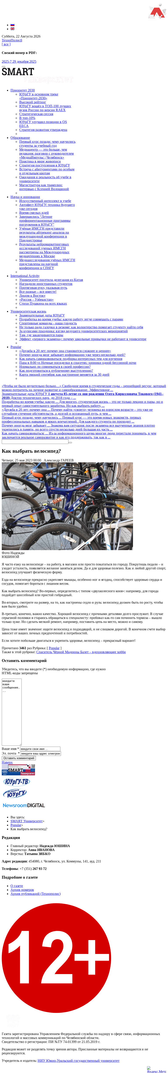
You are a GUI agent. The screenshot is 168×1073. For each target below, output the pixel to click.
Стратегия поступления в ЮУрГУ (44, 165)
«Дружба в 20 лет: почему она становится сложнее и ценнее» (65, 351)
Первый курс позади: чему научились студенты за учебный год (47, 143)
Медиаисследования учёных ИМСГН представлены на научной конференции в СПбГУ (47, 264)
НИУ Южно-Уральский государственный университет (78, 1060)
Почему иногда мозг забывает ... (26, 425)
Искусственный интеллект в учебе (45, 201)
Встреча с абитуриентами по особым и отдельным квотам (46, 171)
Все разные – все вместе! (37, 291)
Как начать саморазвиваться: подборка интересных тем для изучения (70, 359)
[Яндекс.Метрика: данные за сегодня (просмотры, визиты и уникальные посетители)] (156, 1069)
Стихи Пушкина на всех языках (43, 303)
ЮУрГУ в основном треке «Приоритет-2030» (38, 96)
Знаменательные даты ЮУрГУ (42, 315)
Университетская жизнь (28, 311)
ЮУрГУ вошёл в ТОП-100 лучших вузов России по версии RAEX (45, 108)
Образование (20, 137)
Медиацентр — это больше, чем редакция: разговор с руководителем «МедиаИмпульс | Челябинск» (46, 153)
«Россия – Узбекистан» (36, 299)
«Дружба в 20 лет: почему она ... (26, 409)
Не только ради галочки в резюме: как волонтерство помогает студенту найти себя (81, 327)
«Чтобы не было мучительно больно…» (32, 386)
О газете (16, 886)
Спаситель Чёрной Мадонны (58, 652)
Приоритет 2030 (22, 90)
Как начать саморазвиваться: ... (25, 433)
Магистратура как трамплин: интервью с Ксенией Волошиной (44, 187)
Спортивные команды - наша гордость (48, 323)
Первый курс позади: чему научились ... (32, 417)
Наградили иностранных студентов (45, 284)
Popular (15, 347)
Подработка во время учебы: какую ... (30, 402)
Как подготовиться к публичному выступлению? (56, 370)
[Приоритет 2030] (157, 17)
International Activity (25, 276)
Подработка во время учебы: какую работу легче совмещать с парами (71, 319)
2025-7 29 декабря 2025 (19, 61)
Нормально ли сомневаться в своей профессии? (55, 366)
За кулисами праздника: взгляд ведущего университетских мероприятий (73, 331)
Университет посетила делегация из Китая (51, 280)
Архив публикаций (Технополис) (35, 894)
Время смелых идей (34, 213)
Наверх (7, 762)
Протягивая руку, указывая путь (43, 288)
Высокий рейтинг (32, 102)
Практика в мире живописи (40, 161)
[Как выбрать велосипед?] (67, 549)
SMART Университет (26, 821)
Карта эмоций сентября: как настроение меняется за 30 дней (64, 374)
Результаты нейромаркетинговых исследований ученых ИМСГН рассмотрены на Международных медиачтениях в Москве (44, 250)
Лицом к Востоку (32, 295)
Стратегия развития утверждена (43, 130)
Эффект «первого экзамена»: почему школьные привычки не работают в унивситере (82, 339)
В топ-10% (27, 118)
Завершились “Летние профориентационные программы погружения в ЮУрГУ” (44, 220)
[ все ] (6, 44)
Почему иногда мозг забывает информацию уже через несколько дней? (72, 355)
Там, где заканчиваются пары (41, 335)
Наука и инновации (25, 197)
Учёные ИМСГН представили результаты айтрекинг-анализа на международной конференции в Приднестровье (44, 234)
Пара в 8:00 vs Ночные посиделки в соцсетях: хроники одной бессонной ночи (77, 363)
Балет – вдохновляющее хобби (103, 652)
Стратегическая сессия (36, 114)
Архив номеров (22, 890)
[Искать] (70, 442)
